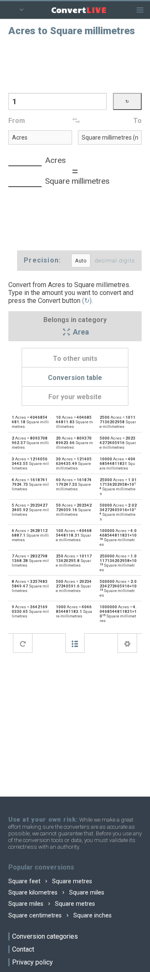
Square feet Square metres (50, 881)
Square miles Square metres (51, 903)
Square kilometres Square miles (56, 892)
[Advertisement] (75, 64)
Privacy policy (32, 962)
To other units (75, 358)
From (16, 121)
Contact (23, 949)
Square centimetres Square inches (60, 915)
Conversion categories (45, 936)
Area (80, 332)
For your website (75, 397)
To (137, 121)
